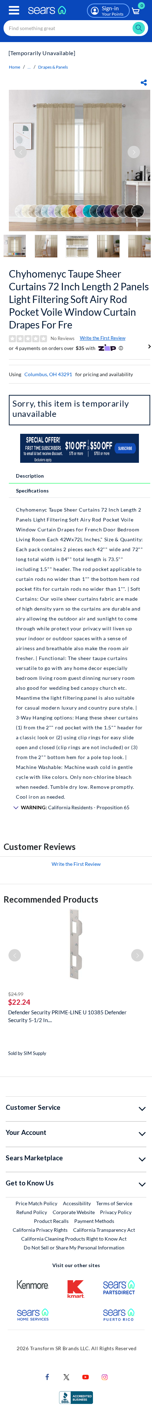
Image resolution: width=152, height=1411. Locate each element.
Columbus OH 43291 (48, 374)
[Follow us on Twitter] (66, 1376)
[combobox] (76, 28)
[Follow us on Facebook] (47, 1376)
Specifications (32, 491)
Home (14, 67)
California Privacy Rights (40, 1230)
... (29, 67)
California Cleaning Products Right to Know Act (74, 1239)
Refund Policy (31, 1212)
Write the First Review (102, 338)
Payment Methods (94, 1221)
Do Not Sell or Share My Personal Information (74, 1247)
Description (30, 476)
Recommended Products (51, 899)
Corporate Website (74, 1212)
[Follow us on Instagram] (105, 1376)
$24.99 (15, 994)
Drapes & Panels (53, 67)
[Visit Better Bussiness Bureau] (76, 1397)
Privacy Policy (115, 1212)
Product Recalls (51, 1221)
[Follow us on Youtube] (85, 1376)
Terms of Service (114, 1203)
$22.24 (19, 1002)
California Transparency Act (104, 1230)
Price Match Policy (36, 1203)
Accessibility (77, 1203)
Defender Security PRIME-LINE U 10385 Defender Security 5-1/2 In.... (67, 1016)
